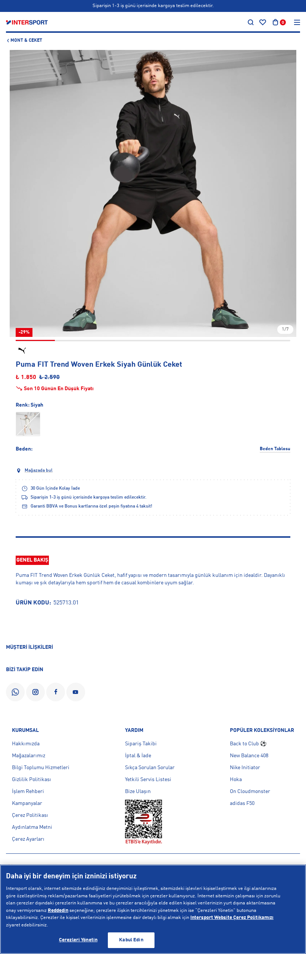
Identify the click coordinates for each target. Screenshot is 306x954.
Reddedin (58, 910)
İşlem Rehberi (28, 791)
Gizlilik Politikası (31, 779)
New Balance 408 (249, 755)
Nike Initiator (245, 767)
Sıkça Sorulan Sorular (150, 767)
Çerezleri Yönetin (78, 940)
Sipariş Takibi (141, 743)
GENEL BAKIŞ (32, 560)
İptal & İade (138, 755)
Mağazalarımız (28, 755)
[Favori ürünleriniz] (262, 22)
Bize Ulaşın (138, 791)
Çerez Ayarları (28, 839)
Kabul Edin (131, 940)
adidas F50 (242, 803)
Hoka (236, 779)
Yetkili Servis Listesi (148, 779)
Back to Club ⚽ (248, 743)
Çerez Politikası (30, 815)
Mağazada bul (39, 470)
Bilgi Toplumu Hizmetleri (40, 767)
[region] (153, 909)
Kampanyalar (27, 803)
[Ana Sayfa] (27, 22)
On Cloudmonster (250, 791)
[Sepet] (275, 22)
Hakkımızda (26, 743)
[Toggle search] (250, 22)
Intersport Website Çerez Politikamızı (232, 917)
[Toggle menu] (297, 22)
